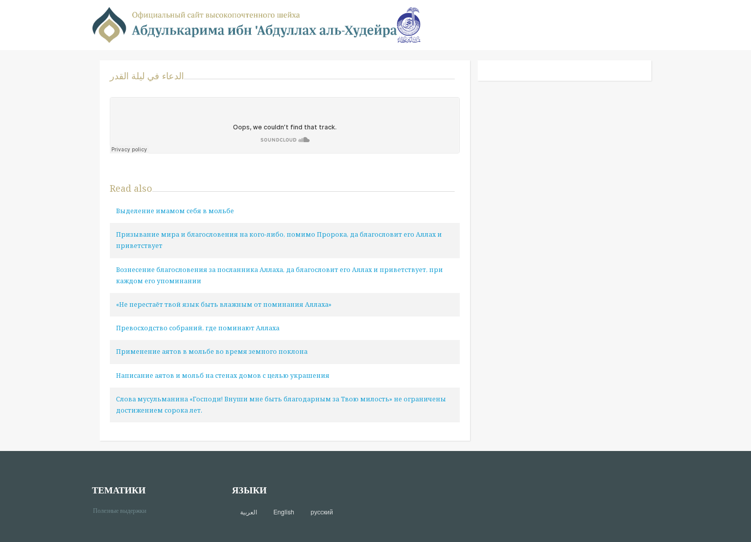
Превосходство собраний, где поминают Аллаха (197, 328)
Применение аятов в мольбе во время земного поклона (212, 351)
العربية (248, 511)
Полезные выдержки (123, 510)
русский (322, 511)
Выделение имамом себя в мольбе (175, 211)
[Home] (244, 24)
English (283, 511)
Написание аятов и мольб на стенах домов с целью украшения (223, 375)
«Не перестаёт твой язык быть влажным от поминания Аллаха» (224, 304)
